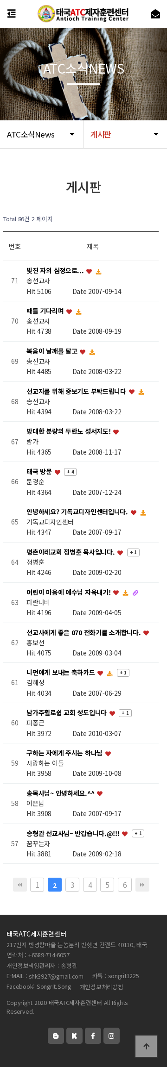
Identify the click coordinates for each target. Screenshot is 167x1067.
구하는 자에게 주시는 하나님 (65, 752)
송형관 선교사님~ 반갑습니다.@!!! (73, 833)
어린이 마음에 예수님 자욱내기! (69, 592)
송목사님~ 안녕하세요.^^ (61, 793)
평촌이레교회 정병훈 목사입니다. (71, 551)
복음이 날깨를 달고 (52, 351)
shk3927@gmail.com (56, 976)
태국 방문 (39, 471)
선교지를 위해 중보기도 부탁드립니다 (77, 391)
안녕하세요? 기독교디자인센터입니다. (77, 511)
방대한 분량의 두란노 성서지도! (69, 431)
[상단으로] (146, 1046)
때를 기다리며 (45, 310)
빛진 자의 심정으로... (55, 270)
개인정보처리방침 (101, 986)
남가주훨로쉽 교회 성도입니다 (67, 713)
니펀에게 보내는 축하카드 (61, 672)
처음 (20, 885)
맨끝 (142, 885)
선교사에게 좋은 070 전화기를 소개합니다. (84, 632)
